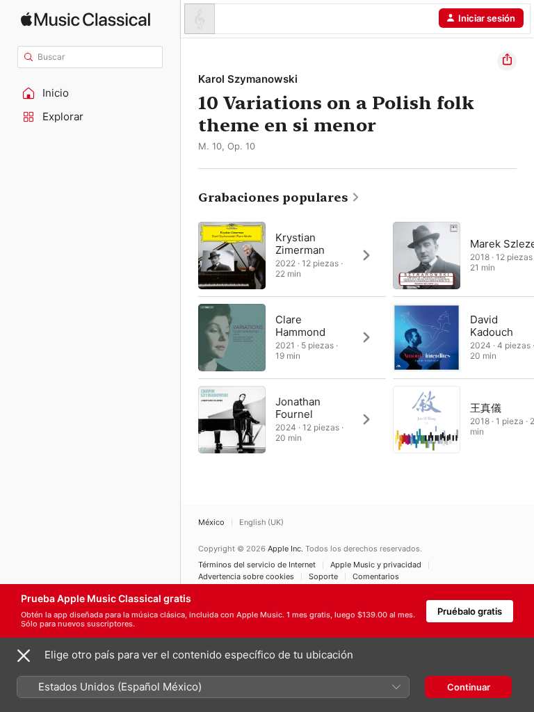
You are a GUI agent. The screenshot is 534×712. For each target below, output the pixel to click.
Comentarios (376, 577)
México (211, 522)
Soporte (323, 577)
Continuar (468, 687)
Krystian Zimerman (300, 244)
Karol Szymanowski (248, 79)
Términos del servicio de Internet (257, 565)
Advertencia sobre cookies (246, 577)
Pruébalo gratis (469, 611)
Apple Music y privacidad (375, 565)
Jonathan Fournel (298, 408)
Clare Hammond (300, 326)
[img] (85, 19)
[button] (90, 93)
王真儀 (485, 407)
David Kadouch (491, 326)
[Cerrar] (23, 655)
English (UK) (261, 522)
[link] (279, 197)
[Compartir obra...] (507, 61)
